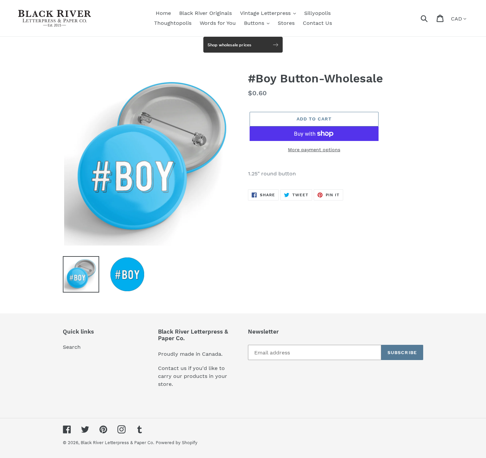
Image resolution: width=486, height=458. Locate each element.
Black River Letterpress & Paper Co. (117, 442)
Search (72, 347)
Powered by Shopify (176, 442)
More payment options (314, 149)
